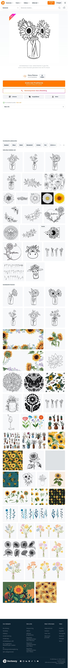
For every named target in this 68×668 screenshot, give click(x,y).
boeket (6, 145)
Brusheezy (6, 628)
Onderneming (7, 636)
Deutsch (60, 636)
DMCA (28, 631)
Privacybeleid (60, 662)
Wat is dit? (18, 102)
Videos (26, 3)
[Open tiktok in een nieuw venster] (32, 661)
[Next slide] (61, 145)
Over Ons (47, 633)
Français (60, 638)
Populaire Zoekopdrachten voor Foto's (31, 644)
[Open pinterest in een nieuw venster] (29, 661)
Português (61, 633)
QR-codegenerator (8, 652)
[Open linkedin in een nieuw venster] (26, 661)
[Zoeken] (59, 8)
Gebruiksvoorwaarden (49, 662)
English (60, 628)
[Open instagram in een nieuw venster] (23, 661)
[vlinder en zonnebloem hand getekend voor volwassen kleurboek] (11, 233)
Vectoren (9, 3)
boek (21, 145)
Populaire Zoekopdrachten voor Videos (31, 650)
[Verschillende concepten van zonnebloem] (47, 198)
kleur (14, 145)
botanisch (30, 145)
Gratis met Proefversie (34, 83)
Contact (47, 631)
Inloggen (58, 3)
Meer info (6, 106)
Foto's (18, 3)
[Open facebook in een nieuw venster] (20, 661)
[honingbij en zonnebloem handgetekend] (52, 233)
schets (38, 145)
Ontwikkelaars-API (8, 641)
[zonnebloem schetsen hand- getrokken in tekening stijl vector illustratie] (34, 460)
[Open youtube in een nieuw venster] (37, 661)
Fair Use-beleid (58, 663)
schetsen (53, 145)
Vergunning (29, 628)
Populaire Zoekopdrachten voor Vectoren (31, 639)
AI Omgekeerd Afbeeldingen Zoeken (9, 644)
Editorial (34, 3)
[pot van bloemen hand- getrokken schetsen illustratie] (12, 403)
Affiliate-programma (29, 634)
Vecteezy (5, 631)
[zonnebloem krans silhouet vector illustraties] (54, 214)
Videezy (5, 633)
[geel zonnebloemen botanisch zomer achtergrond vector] (18, 592)
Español (60, 631)
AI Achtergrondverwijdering (10, 648)
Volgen (42, 77)
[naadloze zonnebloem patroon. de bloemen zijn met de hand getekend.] (55, 460)
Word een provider (47, 636)
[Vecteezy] (3, 3)
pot (45, 145)
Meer (59, 641)
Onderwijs (6, 638)
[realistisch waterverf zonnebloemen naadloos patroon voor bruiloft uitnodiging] (56, 440)
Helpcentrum (48, 628)
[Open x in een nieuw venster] (35, 661)
